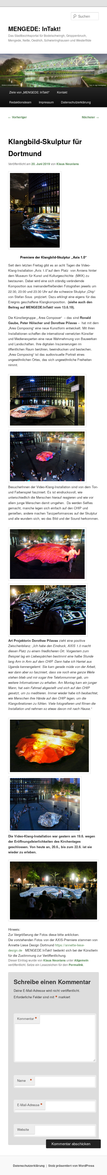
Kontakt (62, 92)
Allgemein (81, 960)
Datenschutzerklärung (76, 102)
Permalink (76, 964)
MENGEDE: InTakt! (34, 28)
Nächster (90, 117)
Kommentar (27, 1019)
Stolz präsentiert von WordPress (71, 1165)
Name (24, 1081)
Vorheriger (17, 117)
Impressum (46, 102)
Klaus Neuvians (67, 164)
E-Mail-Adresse (30, 1105)
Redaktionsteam (20, 102)
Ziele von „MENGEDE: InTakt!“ (29, 92)
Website (23, 1129)
